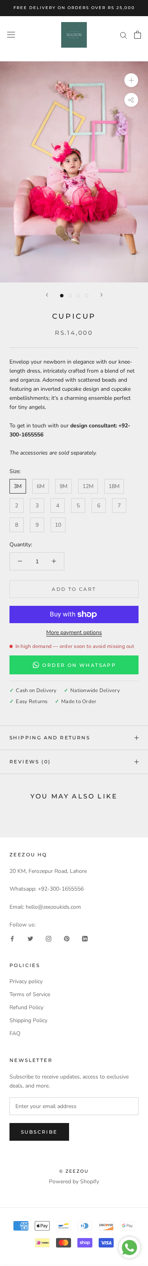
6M (41, 486)
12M (88, 486)
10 (58, 525)
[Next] (101, 295)
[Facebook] (12, 938)
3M (18, 486)
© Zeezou (74, 1171)
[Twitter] (30, 938)
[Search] (123, 35)
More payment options (74, 632)
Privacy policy (26, 981)
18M (114, 486)
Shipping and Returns (49, 738)
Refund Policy (26, 1007)
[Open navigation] (11, 35)
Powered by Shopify (74, 1181)
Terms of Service (29, 994)
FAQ (15, 1033)
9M (63, 486)
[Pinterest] (66, 938)
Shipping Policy (28, 1020)
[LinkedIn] (85, 938)
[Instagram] (48, 938)
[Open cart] (137, 35)
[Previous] (47, 295)
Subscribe (39, 1132)
